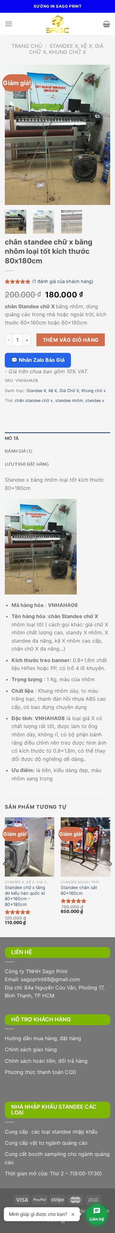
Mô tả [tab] (12, 439)
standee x (94, 400)
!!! (63, 1221)
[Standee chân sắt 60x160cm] (85, 847)
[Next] (100, 135)
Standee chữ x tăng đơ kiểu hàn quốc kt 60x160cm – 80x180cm (25, 896)
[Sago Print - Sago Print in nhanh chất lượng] (57, 24)
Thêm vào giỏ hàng (71, 340)
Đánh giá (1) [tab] (18, 451)
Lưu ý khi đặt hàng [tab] (27, 464)
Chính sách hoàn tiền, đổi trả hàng (46, 1061)
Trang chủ (27, 46)
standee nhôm (69, 400)
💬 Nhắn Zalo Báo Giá (38, 360)
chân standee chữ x (34, 400)
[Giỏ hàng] (106, 24)
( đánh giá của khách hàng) (62, 281)
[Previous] (15, 135)
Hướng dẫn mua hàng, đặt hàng (43, 1038)
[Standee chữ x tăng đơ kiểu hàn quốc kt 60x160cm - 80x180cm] (29, 847)
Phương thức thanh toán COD (40, 1072)
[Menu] (8, 24)
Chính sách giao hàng (31, 1049)
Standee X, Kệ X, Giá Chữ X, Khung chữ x (66, 49)
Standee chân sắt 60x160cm (79, 890)
